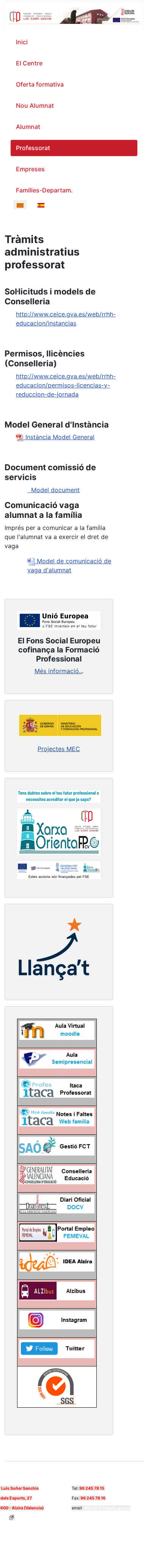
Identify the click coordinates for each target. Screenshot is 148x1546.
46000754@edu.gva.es (107, 1508)
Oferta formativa (40, 84)
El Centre (29, 63)
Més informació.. (58, 671)
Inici (22, 42)
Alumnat (28, 126)
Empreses (30, 169)
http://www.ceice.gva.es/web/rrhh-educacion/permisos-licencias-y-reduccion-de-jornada (66, 385)
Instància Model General (59, 437)
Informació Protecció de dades (77, 1516)
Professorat (33, 148)
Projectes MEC (59, 749)
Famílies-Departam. (44, 190)
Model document (53, 490)
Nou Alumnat (35, 105)
